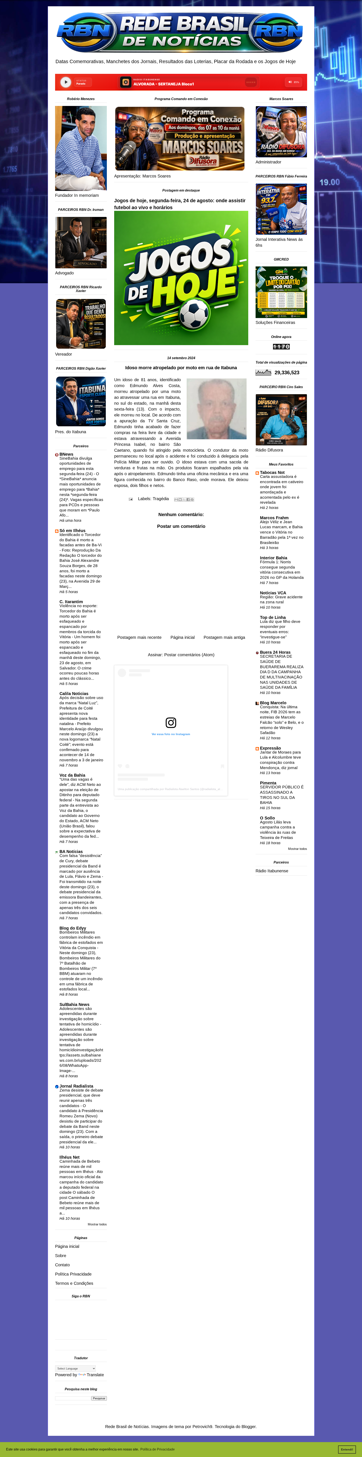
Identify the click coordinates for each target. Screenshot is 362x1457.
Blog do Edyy (72, 928)
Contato (62, 1265)
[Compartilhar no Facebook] (188, 499)
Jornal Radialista (76, 1086)
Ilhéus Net (69, 1157)
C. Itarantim (71, 601)
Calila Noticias (73, 693)
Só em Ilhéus (72, 530)
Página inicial (183, 637)
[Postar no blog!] (180, 499)
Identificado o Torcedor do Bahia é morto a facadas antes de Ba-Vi (80, 539)
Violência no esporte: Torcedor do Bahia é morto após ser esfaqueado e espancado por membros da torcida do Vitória (80, 621)
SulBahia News (74, 1004)
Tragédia (161, 498)
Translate (95, 1374)
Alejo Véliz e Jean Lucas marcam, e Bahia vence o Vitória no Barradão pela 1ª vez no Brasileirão (282, 532)
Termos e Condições (74, 1283)
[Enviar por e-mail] (176, 499)
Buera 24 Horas (275, 652)
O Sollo (267, 818)
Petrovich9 (202, 1426)
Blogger (249, 1426)
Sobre (60, 1255)
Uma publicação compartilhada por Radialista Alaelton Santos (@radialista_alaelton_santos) (179, 789)
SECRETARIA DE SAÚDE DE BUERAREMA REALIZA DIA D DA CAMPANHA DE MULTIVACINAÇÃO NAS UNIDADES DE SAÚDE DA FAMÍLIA (281, 672)
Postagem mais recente (139, 637)
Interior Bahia (273, 558)
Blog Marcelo (273, 702)
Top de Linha (273, 617)
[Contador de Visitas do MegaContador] (281, 348)
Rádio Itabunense (272, 871)
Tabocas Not (272, 472)
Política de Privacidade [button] (157, 1449)
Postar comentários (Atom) (189, 654)
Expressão (270, 748)
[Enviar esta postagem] (130, 498)
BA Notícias (71, 851)
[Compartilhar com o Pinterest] (192, 499)
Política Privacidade (73, 1274)
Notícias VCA (273, 593)
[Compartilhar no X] (184, 499)
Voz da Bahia (72, 775)
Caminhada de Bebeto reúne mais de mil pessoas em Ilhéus (79, 1166)
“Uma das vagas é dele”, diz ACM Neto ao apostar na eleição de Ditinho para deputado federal (80, 789)
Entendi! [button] (347, 1449)
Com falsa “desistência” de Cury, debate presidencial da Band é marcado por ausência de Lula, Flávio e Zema (80, 866)
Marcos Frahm (274, 517)
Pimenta (268, 783)
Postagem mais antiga (224, 637)
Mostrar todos (97, 1224)
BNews (66, 454)
